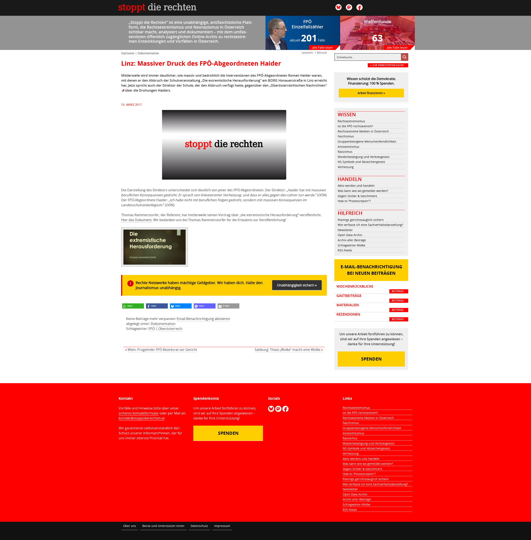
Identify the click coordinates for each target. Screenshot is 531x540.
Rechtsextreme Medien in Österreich (363, 131)
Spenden (371, 359)
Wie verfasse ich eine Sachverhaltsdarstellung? (370, 225)
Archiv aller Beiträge (352, 240)
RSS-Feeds (345, 250)
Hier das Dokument (136, 220)
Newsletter (345, 230)
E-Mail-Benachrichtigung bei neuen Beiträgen (371, 270)
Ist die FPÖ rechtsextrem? (355, 126)
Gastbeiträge (370, 298)
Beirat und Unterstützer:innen (163, 526)
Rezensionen (370, 316)
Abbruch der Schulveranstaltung (174, 80)
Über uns (129, 526)
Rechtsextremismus (351, 121)
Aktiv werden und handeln (356, 186)
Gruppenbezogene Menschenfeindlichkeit (367, 141)
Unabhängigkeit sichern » (297, 285)
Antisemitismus (348, 147)
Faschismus (346, 136)
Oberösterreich (170, 328)
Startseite (127, 53)
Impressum (222, 526)
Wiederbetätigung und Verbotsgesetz (364, 157)
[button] (133, 306)
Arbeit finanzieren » (371, 93)
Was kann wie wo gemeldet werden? (363, 191)
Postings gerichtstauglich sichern (361, 220)
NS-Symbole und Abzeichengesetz (361, 162)
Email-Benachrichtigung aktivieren (203, 318)
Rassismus (345, 152)
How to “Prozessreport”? (354, 201)
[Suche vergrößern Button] (404, 57)
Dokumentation (148, 53)
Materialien (370, 307)
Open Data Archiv (350, 235)
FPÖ (152, 328)
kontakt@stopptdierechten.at (142, 418)
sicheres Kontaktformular (139, 413)
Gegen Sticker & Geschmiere (357, 196)
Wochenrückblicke (370, 288)
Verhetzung (346, 167)
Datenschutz (199, 526)
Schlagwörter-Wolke (351, 245)
